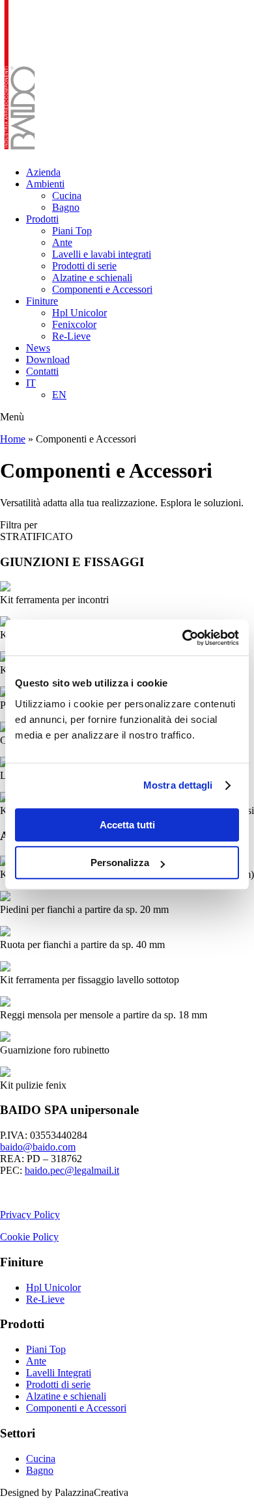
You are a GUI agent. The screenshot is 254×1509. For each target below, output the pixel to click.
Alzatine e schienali (92, 277)
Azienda (43, 172)
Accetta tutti (127, 824)
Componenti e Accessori (102, 289)
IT (31, 382)
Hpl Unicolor (79, 312)
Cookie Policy (29, 1236)
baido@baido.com (38, 1146)
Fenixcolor (74, 324)
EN (59, 394)
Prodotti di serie (84, 265)
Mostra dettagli (178, 785)
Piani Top (72, 230)
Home (12, 438)
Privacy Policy (30, 1214)
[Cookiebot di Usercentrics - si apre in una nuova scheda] (182, 637)
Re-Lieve (71, 336)
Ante (62, 242)
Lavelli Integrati (58, 1372)
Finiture (42, 300)
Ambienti (45, 183)
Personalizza (120, 862)
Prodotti (42, 218)
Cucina (66, 195)
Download (48, 359)
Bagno (65, 207)
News (38, 347)
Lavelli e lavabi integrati (101, 254)
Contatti (42, 371)
